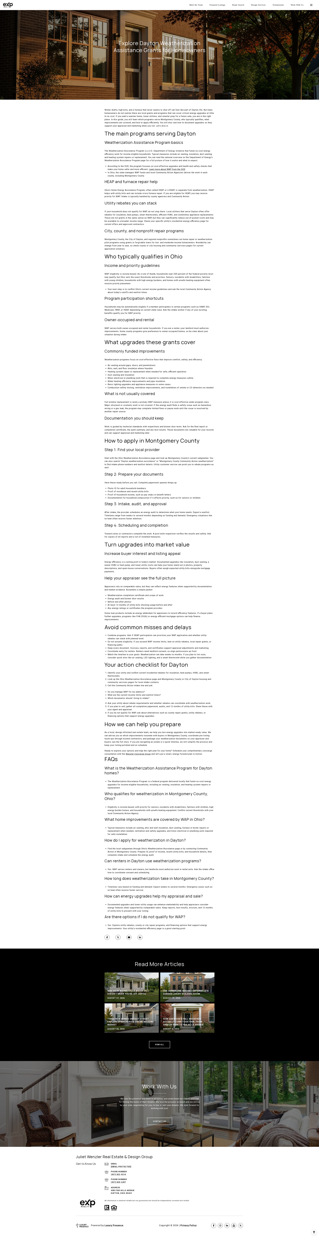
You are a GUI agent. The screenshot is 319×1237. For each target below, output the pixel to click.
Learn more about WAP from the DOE (167, 169)
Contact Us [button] (159, 1121)
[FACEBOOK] (213, 1225)
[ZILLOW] (233, 1225)
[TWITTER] (240, 1225)
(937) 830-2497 (118, 1182)
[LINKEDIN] (227, 1225)
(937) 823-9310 (118, 1174)
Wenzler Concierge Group (138, 754)
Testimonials (278, 5)
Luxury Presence (114, 1225)
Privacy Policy (188, 1225)
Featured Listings (217, 5)
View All (159, 1045)
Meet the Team (196, 5)
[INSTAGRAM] (220, 1225)
